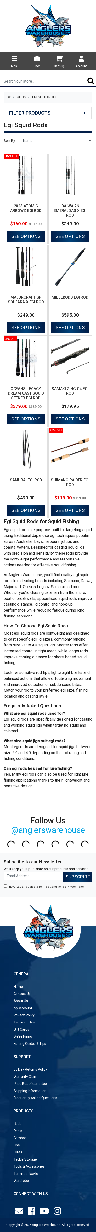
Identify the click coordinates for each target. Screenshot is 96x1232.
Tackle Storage (25, 1159)
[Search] (91, 81)
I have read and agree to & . (45, 886)
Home (18, 987)
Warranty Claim (25, 1076)
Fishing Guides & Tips (30, 1044)
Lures (18, 1152)
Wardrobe (21, 1181)
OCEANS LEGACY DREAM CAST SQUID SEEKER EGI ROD (26, 393)
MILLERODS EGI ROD (70, 297)
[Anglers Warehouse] (48, 26)
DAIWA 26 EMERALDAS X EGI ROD (70, 211)
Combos (20, 1138)
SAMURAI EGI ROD (26, 480)
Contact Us (22, 994)
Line (17, 1145)
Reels (18, 1131)
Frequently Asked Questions (35, 1098)
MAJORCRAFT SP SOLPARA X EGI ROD (26, 299)
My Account (23, 1008)
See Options (25, 236)
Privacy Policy (75, 886)
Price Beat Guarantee (30, 1084)
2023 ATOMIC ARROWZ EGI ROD (26, 208)
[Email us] (20, 1211)
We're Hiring (23, 1036)
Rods (17, 1124)
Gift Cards (21, 1029)
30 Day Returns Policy (30, 1069)
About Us (21, 1001)
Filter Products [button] (47, 113)
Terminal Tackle (26, 1174)
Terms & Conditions (51, 886)
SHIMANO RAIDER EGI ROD (70, 482)
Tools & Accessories (29, 1166)
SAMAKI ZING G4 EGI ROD (70, 391)
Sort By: (10, 141)
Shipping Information (30, 1091)
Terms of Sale (24, 1022)
